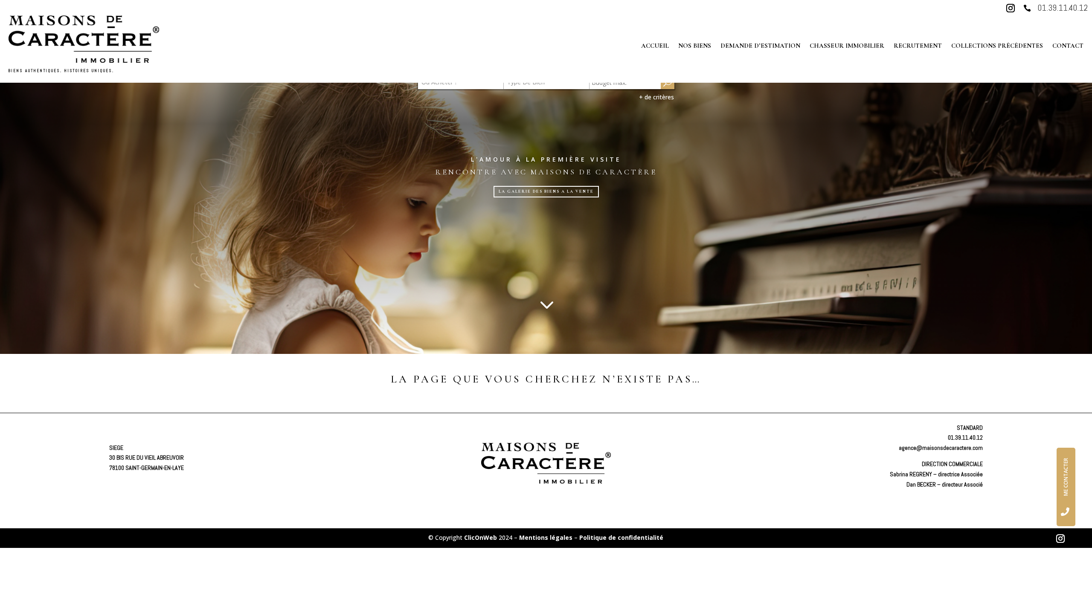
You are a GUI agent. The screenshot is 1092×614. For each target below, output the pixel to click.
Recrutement (918, 46)
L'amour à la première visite (546, 159)
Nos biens (694, 46)
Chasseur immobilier (847, 46)
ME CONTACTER (1065, 477)
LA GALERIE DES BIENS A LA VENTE (546, 191)
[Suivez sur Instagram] (1010, 8)
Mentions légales (545, 537)
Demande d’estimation (760, 46)
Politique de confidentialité (621, 537)
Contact (1067, 46)
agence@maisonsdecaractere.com (941, 448)
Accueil (655, 46)
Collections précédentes (997, 46)
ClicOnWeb (480, 537)
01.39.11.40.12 (1062, 7)
